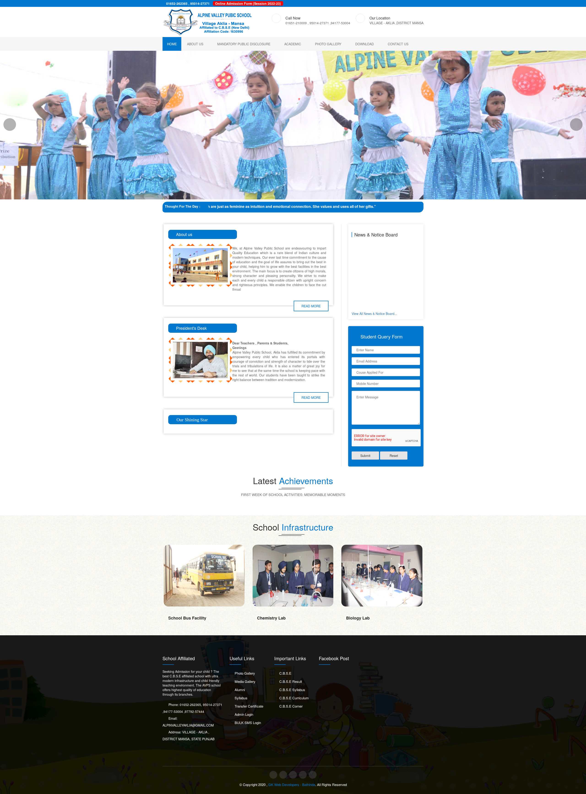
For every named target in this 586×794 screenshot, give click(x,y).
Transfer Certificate (249, 706)
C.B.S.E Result (290, 681)
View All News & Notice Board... (374, 313)
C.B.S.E (285, 673)
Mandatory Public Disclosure (243, 44)
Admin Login (244, 714)
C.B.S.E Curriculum (294, 697)
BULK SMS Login (248, 722)
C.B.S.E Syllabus (292, 689)
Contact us (398, 44)
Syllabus (241, 697)
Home (172, 44)
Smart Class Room (364, 618)
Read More (311, 306)
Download (364, 44)
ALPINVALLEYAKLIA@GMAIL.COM (188, 725)
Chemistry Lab (182, 618)
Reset (394, 455)
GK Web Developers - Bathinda (291, 784)
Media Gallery (245, 681)
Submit (365, 455)
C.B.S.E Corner (291, 706)
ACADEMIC (292, 44)
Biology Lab (269, 618)
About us (195, 44)
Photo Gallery (328, 44)
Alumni (240, 689)
